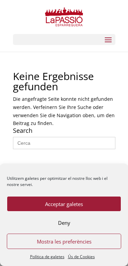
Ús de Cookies (81, 257)
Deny (64, 222)
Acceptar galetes (64, 204)
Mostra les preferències (64, 241)
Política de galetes (47, 257)
